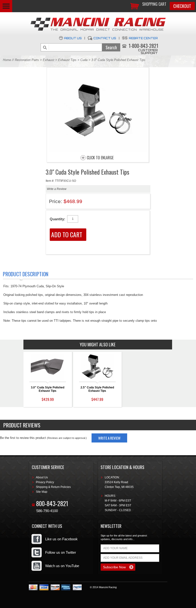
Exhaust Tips (67, 60)
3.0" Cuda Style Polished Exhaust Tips (47, 389)
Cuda (83, 60)
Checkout (182, 6)
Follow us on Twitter (60, 552)
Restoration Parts (27, 60)
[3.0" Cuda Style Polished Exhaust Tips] (98, 151)
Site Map (41, 491)
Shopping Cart (154, 4)
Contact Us (104, 38)
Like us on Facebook (61, 539)
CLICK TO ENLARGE (100, 157)
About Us (73, 38)
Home (7, 60)
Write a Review (56, 189)
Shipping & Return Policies (53, 487)
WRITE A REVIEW (109, 438)
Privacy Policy (45, 482)
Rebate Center (143, 38)
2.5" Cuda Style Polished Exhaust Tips (97, 389)
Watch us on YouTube (62, 566)
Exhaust (48, 60)
